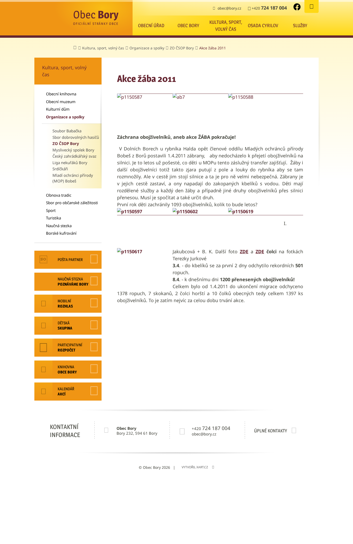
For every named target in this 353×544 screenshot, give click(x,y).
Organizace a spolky (65, 116)
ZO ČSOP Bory (65, 143)
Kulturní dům (58, 109)
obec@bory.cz (229, 8)
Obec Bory (188, 25)
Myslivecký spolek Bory (73, 149)
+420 (269, 8)
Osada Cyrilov (263, 25)
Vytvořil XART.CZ (195, 467)
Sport (51, 210)
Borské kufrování (61, 233)
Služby (300, 25)
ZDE (260, 251)
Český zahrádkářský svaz (74, 156)
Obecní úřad (151, 25)
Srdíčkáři (60, 168)
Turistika (53, 217)
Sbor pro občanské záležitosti (72, 202)
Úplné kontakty (270, 430)
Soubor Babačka (66, 130)
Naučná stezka (59, 225)
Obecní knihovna (61, 93)
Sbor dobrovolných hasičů (75, 137)
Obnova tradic (58, 195)
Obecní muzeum (60, 101)
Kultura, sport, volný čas (225, 25)
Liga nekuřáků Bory (69, 162)
